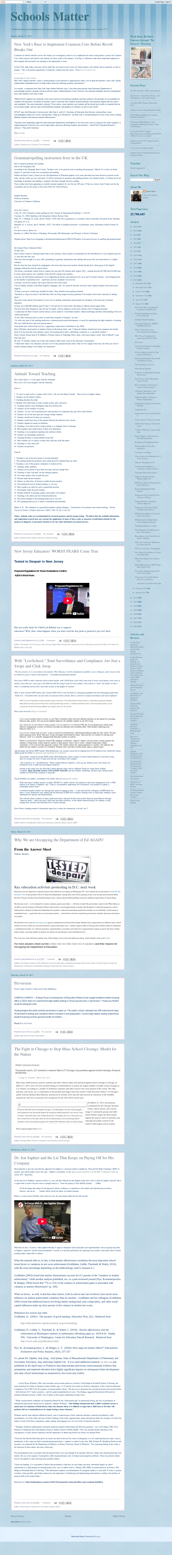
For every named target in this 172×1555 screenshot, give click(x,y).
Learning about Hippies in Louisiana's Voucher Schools (146, 467)
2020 (135, 251)
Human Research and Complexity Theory (136, 687)
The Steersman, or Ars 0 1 (144, 364)
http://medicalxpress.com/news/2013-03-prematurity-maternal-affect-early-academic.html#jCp (64, 1482)
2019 (135, 255)
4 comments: (51, 640)
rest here (21, 133)
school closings (64, 1140)
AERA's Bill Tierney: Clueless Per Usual (147, 424)
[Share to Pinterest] (69, 141)
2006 (135, 622)
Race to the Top (26, 647)
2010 (135, 606)
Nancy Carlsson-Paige (99, 963)
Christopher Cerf (26, 644)
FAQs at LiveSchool (38, 711)
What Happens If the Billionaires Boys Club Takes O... (147, 531)
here (40, 1129)
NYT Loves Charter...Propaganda (147, 548)
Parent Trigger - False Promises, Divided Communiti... (147, 437)
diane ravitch (35, 963)
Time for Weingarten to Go (145, 462)
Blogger (98, 1536)
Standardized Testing (41, 966)
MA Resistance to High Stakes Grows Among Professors (146, 520)
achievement (24, 1506)
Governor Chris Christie (42, 644)
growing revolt (41, 922)
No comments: (45, 355)
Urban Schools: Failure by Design (147, 419)
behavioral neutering (45, 822)
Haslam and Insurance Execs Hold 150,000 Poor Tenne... (147, 359)
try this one (106, 1361)
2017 (135, 263)
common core (25, 144)
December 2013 (142, 283)
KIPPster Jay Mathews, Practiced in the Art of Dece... (147, 514)
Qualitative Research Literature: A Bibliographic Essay (135, 728)
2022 (135, 243)
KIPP (75, 822)
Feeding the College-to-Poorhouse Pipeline (148, 404)
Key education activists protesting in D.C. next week (55, 887)
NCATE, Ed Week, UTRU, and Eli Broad (145, 90)
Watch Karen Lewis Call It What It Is (148, 414)
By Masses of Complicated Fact (146, 442)
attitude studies (25, 537)
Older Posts (119, 1516)
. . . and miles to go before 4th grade (148, 583)
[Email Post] (54, 140)
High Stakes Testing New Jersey (64, 644)
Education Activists (48, 963)
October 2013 (141, 291)
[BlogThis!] (62, 141)
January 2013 (141, 592)
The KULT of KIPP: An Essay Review (136, 784)
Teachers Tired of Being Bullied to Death (145, 110)
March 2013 (140, 304)
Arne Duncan (25, 963)
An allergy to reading (143, 452)
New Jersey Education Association (89, 644)
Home (68, 1516)
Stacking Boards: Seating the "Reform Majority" (145, 502)
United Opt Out (56, 966)
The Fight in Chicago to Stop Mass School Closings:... (148, 347)
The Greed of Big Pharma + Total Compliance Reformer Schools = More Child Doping (144, 124)
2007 (135, 618)
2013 (135, 280)
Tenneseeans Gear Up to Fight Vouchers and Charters (146, 508)
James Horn (151, 191)
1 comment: (46, 140)
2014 (135, 275)
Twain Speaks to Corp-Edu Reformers (145, 447)
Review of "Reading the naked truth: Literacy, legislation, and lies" (136, 742)
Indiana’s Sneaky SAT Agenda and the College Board (144, 141)
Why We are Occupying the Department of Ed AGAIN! (59, 839)
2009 (135, 610)
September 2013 (142, 295)
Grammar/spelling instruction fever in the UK (50, 157)
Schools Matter (50, 16)
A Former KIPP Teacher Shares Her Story (143, 104)
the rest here (26, 1023)
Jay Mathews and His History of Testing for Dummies (136, 696)
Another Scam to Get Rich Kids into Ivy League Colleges (145, 153)
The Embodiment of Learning (136, 777)
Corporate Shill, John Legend (146, 472)
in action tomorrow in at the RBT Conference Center (95, 1171)
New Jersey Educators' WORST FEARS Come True (56, 551)
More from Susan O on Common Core (147, 559)
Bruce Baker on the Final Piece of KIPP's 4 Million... (147, 537)
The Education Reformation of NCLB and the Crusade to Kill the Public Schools (136, 767)
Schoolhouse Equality (143, 368)
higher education (38, 537)
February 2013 (141, 588)
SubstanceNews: (31, 1065)
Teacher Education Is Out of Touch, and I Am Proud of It (136, 754)
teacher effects (55, 1506)
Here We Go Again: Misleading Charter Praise (146, 379)
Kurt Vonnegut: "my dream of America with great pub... (146, 386)
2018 (135, 259)
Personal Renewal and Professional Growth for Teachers (137, 717)
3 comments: (46, 1502)
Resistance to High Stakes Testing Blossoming (147, 373)
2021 (135, 247)
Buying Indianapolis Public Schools (145, 490)
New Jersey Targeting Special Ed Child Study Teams (147, 572)
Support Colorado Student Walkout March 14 (145, 477)
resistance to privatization (48, 1140)
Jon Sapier (45, 1506)
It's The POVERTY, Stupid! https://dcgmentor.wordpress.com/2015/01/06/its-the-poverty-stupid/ (145, 133)
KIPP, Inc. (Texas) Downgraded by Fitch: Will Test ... (148, 483)
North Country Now (88, 69)
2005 (135, 626)
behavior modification (28, 822)
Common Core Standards (40, 144)
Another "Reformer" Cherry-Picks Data (148, 430)
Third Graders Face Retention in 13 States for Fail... (148, 457)
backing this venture (70, 778)
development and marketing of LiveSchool (49, 752)
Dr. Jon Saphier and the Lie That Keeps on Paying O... (147, 353)
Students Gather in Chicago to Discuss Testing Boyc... (146, 398)
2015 (135, 271)
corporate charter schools (63, 822)
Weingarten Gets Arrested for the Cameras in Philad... (147, 496)
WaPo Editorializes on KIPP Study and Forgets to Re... (148, 566)
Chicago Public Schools (29, 1140)
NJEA (105, 644)
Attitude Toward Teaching (34, 373)
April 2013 (140, 299)
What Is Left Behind (135, 801)
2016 (135, 267)
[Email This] (59, 141)
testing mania (39, 1035)
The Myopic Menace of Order (146, 526)
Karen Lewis (85, 963)
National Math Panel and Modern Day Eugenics (135, 707)
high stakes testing (27, 1035)
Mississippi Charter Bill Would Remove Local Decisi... (146, 578)
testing (54, 537)
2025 (135, 230)
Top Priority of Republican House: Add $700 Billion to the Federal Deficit (145, 96)
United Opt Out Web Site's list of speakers (72, 944)
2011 (135, 601)
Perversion (22, 983)
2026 (135, 226)
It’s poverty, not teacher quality (141, 148)
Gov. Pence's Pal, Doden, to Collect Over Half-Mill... (148, 553)
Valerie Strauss (68, 966)
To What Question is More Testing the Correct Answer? (137, 793)
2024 (135, 235)
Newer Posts (17, 1516)
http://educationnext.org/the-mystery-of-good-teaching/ (49, 1323)
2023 (135, 239)
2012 (135, 597)
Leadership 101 (140, 409)
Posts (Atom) (26, 1521)
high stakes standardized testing (68, 963)
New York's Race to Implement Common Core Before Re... (146, 308)
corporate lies (35, 1506)
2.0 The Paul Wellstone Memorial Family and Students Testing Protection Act (137, 648)
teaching (48, 537)
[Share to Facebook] (67, 141)
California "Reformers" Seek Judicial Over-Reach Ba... (145, 392)
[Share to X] (64, 141)
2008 (135, 614)
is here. (107, 938)
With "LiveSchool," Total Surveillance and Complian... (146, 330)
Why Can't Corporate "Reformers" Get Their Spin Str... (147, 543)
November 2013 (142, 287)
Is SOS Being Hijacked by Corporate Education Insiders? (144, 116)
